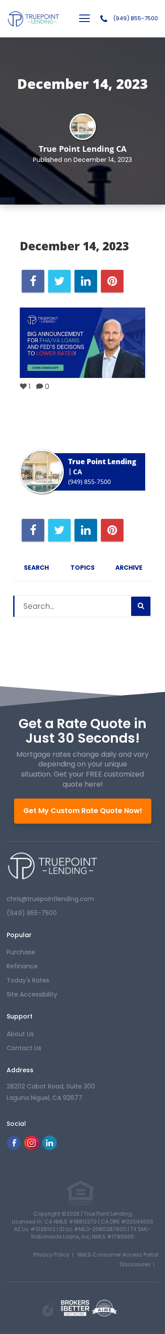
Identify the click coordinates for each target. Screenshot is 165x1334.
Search (36, 567)
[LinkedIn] (49, 1148)
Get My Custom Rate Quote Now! (82, 811)
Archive (129, 567)
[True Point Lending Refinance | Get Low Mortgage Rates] (53, 865)
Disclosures (135, 1264)
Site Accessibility (32, 994)
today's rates (28, 980)
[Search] (140, 606)
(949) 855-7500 (135, 18)
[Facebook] (14, 1148)
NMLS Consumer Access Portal (117, 1254)
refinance (22, 966)
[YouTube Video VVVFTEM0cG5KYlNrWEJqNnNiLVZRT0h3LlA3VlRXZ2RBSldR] (82, 343)
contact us (24, 1048)
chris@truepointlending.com (50, 898)
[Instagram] (31, 1148)
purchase (21, 952)
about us (20, 1034)
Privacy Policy (51, 1254)
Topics (82, 567)
